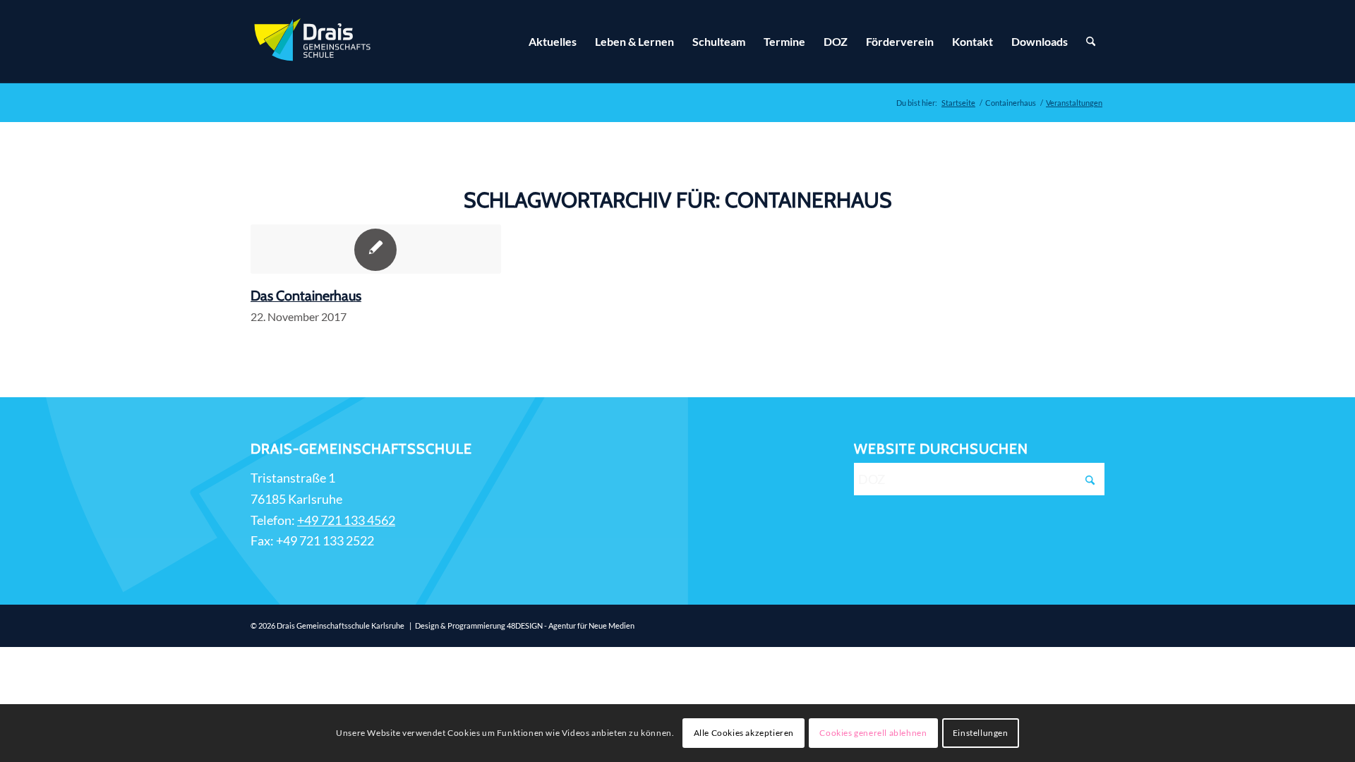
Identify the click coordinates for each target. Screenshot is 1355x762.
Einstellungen (980, 732)
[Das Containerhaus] (376, 249)
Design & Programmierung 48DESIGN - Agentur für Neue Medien (524, 625)
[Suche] (1090, 42)
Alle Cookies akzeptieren (744, 732)
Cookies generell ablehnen (873, 732)
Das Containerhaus (306, 295)
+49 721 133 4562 (346, 520)
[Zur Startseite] (314, 42)
